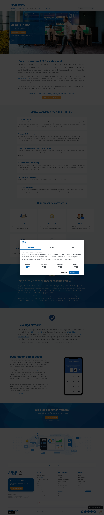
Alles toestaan (74, 272)
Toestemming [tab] (31, 247)
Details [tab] (52, 247)
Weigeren (64, 272)
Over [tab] (73, 247)
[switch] (44, 267)
